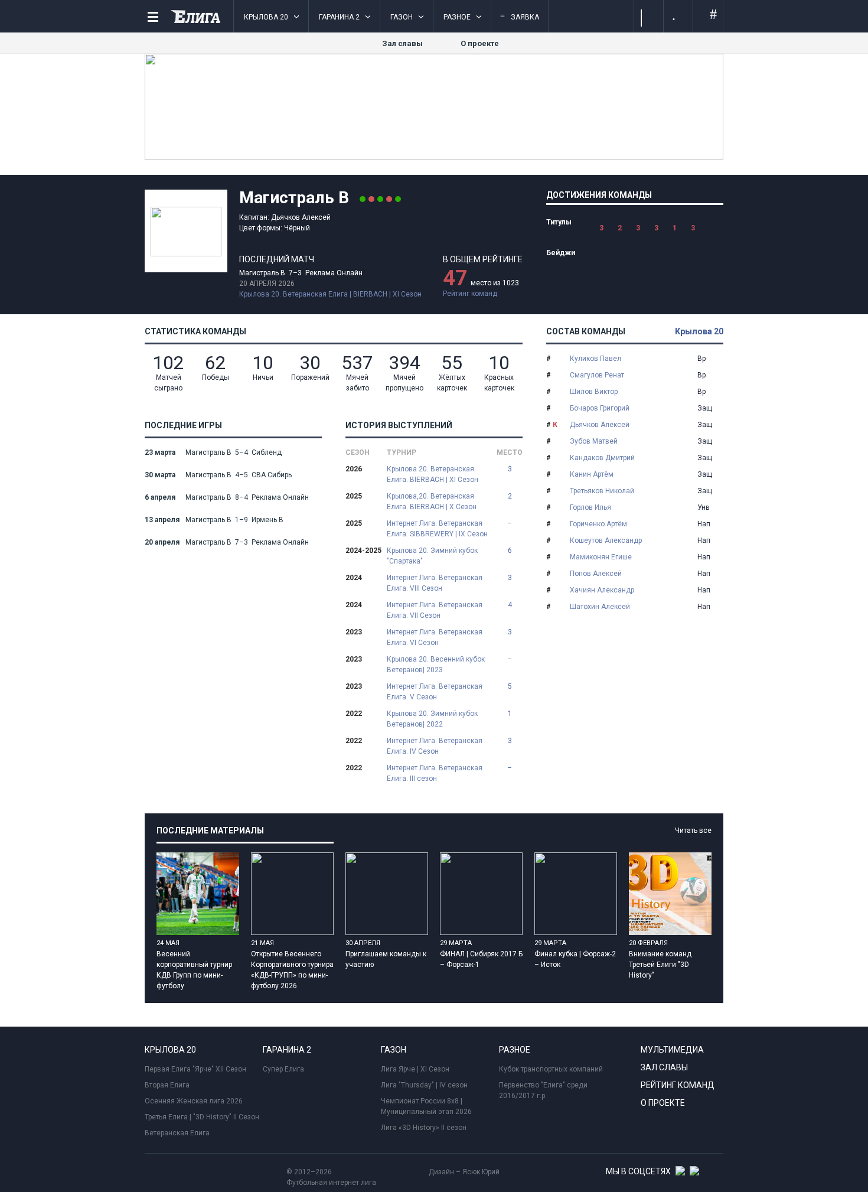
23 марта (160, 452)
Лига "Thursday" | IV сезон (424, 1085)
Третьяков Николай (602, 491)
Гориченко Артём (598, 524)
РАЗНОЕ (457, 17)
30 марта (160, 475)
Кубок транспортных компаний (551, 1069)
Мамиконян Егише (601, 557)
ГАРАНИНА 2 (339, 17)
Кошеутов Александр (606, 540)
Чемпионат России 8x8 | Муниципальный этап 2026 (426, 1106)
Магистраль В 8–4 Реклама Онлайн (247, 497)
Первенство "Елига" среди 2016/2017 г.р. (543, 1090)
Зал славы (402, 43)
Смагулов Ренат (597, 375)
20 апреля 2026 (267, 283)
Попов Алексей (596, 573)
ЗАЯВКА (519, 16)
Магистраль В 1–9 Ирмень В (234, 520)
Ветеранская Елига (177, 1133)
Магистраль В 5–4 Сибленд (233, 452)
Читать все (693, 830)
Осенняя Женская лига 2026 (194, 1101)
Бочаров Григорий (599, 408)
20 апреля (162, 542)
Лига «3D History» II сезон (423, 1127)
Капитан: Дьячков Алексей (285, 217)
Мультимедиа (672, 1049)
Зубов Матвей (594, 441)
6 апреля (160, 497)
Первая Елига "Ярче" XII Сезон (195, 1069)
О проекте (480, 43)
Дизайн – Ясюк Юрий (464, 1172)
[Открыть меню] (153, 17)
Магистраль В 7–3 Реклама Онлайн (301, 273)
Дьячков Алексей (599, 425)
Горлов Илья (590, 507)
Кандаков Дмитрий (602, 458)
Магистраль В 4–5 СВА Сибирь (238, 475)
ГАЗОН (401, 17)
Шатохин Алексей (600, 606)
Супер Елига (283, 1069)
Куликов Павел (595, 358)
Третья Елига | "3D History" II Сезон (202, 1117)
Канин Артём (592, 474)
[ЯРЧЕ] (434, 158)
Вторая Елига (167, 1085)
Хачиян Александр (602, 590)
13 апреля (162, 520)
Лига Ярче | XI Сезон (415, 1069)
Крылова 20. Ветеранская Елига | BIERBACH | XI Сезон (330, 294)
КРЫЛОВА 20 (266, 17)
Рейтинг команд (470, 293)
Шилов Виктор (594, 391)
